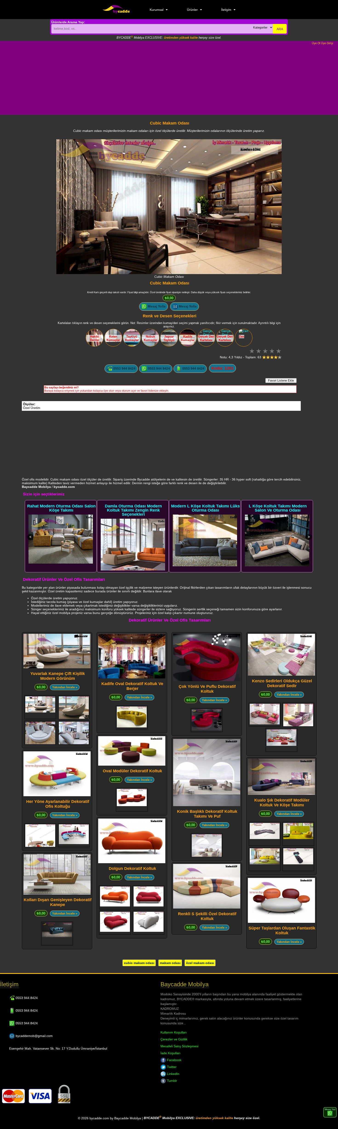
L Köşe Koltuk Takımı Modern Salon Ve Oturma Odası (278, 508)
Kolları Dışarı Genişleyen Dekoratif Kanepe (58, 902)
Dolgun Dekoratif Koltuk (132, 868)
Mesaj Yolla (156, 306)
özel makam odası (200, 963)
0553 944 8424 (123, 368)
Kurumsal (156, 10)
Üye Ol (316, 43)
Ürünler (192, 10)
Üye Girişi (327, 43)
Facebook (173, 1060)
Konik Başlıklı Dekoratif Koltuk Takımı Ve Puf (207, 814)
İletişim (226, 10)
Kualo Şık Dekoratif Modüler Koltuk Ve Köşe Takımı (281, 802)
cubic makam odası (139, 963)
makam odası (170, 963)
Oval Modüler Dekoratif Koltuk (132, 771)
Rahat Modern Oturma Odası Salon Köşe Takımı (61, 508)
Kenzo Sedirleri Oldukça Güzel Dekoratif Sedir (282, 683)
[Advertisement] (169, 79)
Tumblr (171, 1081)
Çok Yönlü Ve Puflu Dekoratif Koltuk (207, 689)
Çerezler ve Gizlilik (173, 1039)
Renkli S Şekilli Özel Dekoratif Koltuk (207, 916)
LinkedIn (172, 1074)
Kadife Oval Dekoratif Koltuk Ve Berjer (132, 686)
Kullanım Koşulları (173, 1032)
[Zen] (243, 331)
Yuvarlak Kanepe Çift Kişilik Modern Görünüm (57, 676)
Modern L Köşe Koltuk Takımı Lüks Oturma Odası (205, 508)
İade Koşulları (170, 1053)
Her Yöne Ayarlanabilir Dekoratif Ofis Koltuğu (57, 804)
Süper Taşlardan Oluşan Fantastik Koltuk (282, 930)
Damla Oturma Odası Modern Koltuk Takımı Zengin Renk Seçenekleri (133, 510)
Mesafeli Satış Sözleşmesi (179, 1046)
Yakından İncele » (64, 687)
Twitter (171, 1067)
